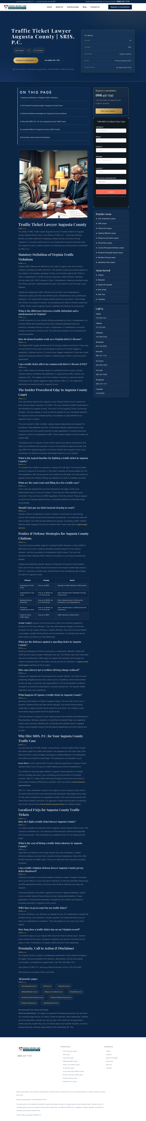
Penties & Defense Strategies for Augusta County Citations (44, 113)
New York (99, 370)
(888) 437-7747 (123, 1)
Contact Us (95, 7)
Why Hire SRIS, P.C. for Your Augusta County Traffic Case (44, 121)
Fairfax (98, 314)
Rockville (99, 351)
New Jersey (100, 361)
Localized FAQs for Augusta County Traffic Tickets (41, 129)
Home (49, 7)
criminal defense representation (52, 804)
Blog (84, 7)
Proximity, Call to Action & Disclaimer (36, 137)
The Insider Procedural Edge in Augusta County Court (42, 106)
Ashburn (99, 323)
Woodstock (100, 380)
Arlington (99, 333)
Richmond (99, 342)
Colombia (99, 389)
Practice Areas (73, 7)
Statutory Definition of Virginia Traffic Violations (40, 98)
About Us (59, 7)
